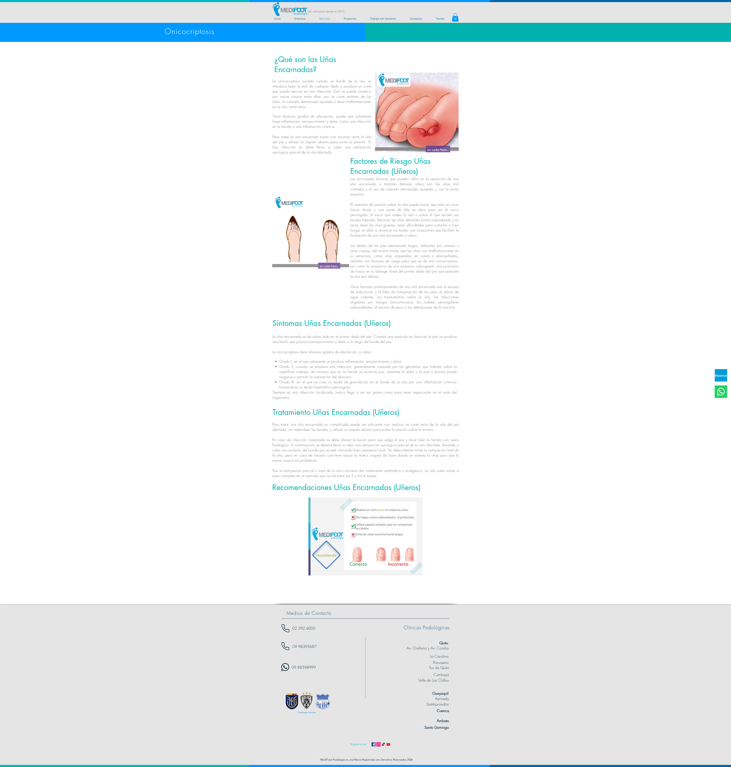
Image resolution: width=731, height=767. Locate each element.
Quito (443, 642)
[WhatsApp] (721, 391)
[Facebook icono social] (373, 744)
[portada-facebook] (721, 375)
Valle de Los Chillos (433, 680)
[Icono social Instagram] (378, 744)
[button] (455, 17)
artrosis (449, 245)
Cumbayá (441, 674)
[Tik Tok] (383, 744)
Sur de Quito (439, 667)
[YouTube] (388, 744)
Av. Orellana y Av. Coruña (427, 648)
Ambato (443, 720)
